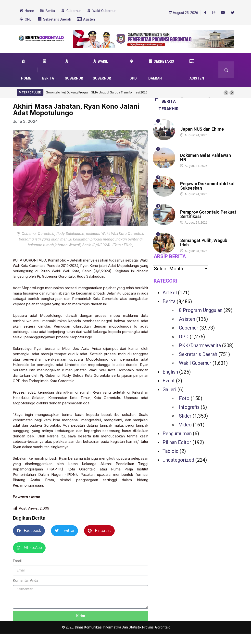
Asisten (187, 319)
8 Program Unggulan (200, 310)
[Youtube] (223, 12)
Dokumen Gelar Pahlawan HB (205, 157)
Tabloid (170, 451)
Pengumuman (177, 433)
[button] (226, 92)
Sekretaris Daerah (198, 354)
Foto (184, 398)
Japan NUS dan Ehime (202, 129)
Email (17, 561)
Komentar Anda (25, 580)
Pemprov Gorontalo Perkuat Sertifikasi (208, 214)
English (170, 372)
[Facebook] (205, 12)
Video (185, 425)
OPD (183, 337)
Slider (185, 416)
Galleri (169, 389)
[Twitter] (232, 12)
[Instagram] (213, 12)
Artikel (170, 293)
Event (169, 381)
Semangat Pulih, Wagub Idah (203, 242)
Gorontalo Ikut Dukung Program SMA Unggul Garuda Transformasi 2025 (96, 92)
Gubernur (188, 328)
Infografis (189, 407)
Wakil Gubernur (195, 363)
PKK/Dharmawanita (200, 345)
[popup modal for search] (226, 69)
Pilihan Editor (177, 442)
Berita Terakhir (169, 105)
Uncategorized (178, 460)
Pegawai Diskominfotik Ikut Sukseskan (207, 186)
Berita (185, 124)
